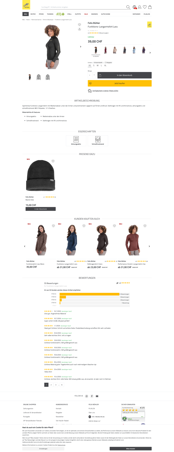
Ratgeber (109, 62)
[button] (60, 14)
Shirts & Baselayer (48, 20)
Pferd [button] (41, 14)
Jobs (96, 416)
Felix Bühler (94, 404)
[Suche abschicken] (128, 7)
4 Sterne (53, 297)
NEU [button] (25, 14)
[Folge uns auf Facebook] (92, 396)
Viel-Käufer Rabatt (62, 420)
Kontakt (58, 408)
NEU (23, 20)
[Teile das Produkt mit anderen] (79, 29)
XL (105, 65)
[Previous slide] (24, 46)
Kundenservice (62, 404)
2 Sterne (53, 303)
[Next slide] (80, 46)
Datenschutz (61, 445)
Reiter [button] (33, 14)
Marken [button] (94, 14)
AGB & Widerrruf (94, 421)
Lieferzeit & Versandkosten (32, 412)
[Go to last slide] (24, 246)
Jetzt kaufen (120, 83)
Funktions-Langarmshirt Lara (63, 20)
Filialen (147, 14)
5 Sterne (53, 294)
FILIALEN (92, 408)
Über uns (92, 412)
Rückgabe (26, 416)
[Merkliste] (145, 6)
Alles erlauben (130, 449)
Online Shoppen (29, 404)
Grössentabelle (98, 62)
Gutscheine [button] (105, 14)
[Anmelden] (139, 6)
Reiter (28, 20)
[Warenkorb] (150, 6)
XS (90, 65)
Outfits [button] (78, 14)
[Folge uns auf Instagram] (87, 396)
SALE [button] (86, 14)
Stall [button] (69, 14)
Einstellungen (43, 449)
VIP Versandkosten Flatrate (32, 420)
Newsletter (60, 416)
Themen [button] (50, 14)
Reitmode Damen (36, 20)
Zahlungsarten (28, 408)
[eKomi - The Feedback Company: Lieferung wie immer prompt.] (133, 414)
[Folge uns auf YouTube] (97, 396)
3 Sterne (53, 300)
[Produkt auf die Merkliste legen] (79, 24)
